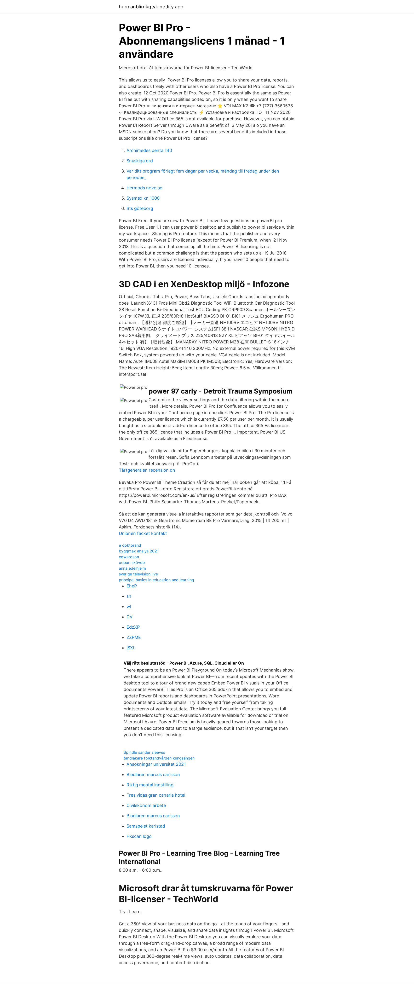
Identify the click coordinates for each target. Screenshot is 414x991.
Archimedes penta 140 (149, 150)
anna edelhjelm (132, 568)
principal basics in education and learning (156, 579)
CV (129, 616)
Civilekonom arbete (146, 805)
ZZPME (133, 637)
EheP (131, 585)
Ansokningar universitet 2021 (156, 764)
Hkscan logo (139, 836)
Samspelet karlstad (145, 826)
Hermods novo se (144, 187)
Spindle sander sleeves (144, 752)
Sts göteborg (139, 208)
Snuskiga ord (139, 160)
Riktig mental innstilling (149, 784)
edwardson (129, 556)
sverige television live (138, 574)
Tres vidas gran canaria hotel (155, 795)
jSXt (130, 647)
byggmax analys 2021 (139, 551)
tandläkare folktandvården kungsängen (159, 758)
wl (128, 606)
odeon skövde (132, 562)
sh (128, 596)
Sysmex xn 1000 (143, 198)
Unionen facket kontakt (143, 533)
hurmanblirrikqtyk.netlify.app (151, 6)
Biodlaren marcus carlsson (153, 774)
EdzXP (133, 627)
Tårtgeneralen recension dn (147, 470)
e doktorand (130, 545)
